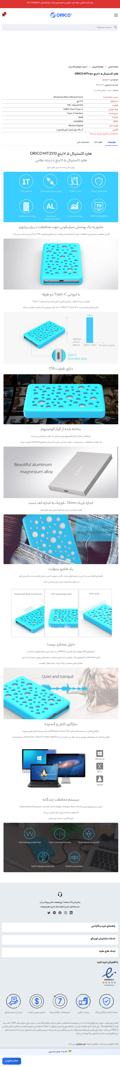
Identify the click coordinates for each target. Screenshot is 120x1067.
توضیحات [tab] (112, 142)
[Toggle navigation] (116, 15)
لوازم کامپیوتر (97, 67)
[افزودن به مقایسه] (115, 46)
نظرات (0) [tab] (98, 142)
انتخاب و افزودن (11, 1061)
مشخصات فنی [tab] (83, 142)
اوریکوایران (80, 1044)
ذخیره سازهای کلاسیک (77, 67)
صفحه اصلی (113, 67)
